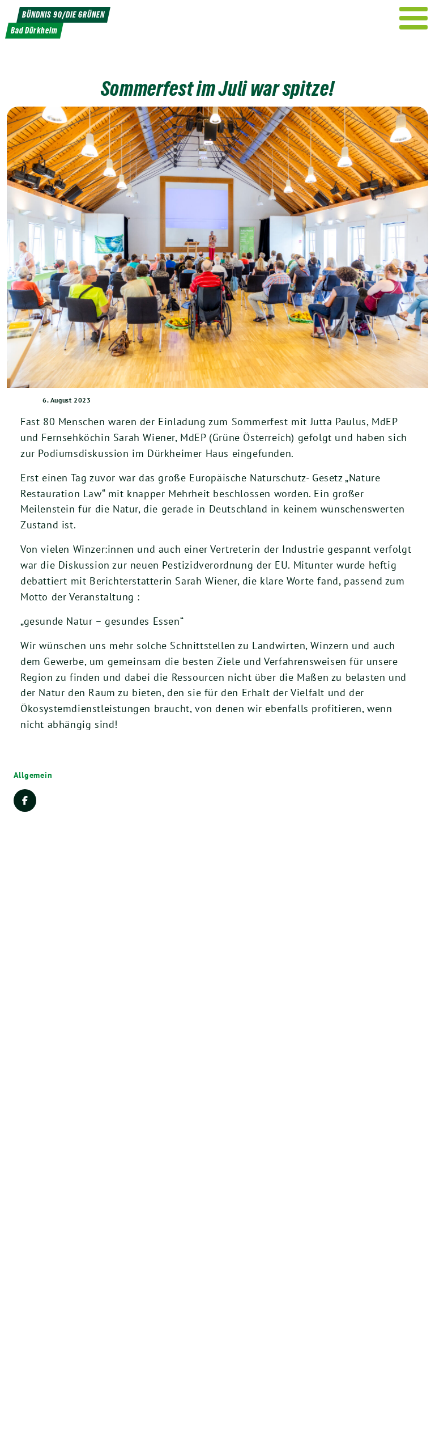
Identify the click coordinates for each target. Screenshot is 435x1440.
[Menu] (414, 18)
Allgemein (33, 775)
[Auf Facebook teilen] (25, 800)
